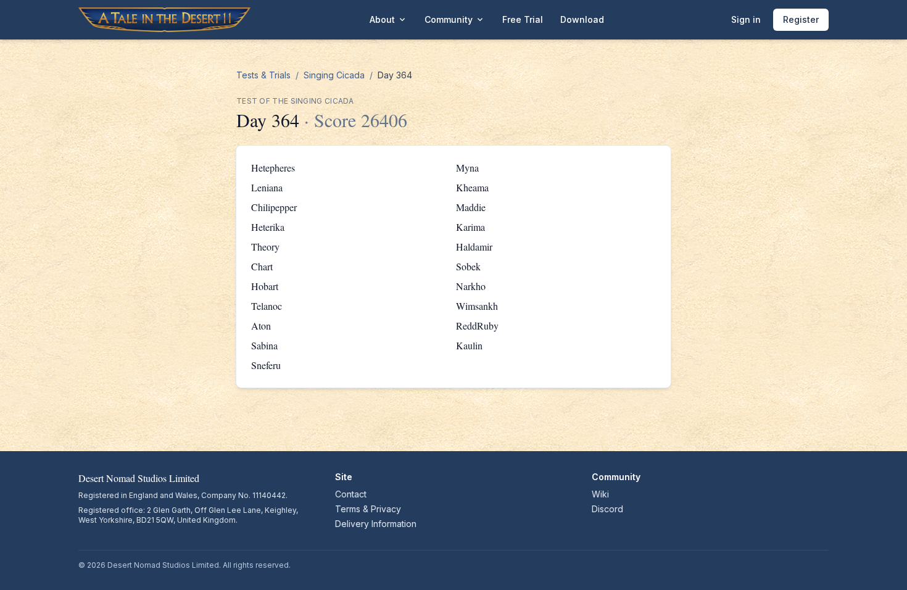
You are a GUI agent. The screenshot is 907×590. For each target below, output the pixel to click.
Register (801, 19)
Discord (607, 509)
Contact (351, 494)
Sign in (746, 19)
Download (582, 19)
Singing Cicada (334, 75)
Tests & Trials (263, 75)
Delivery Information (375, 523)
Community (455, 20)
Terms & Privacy (368, 509)
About (388, 20)
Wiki (600, 494)
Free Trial (522, 19)
